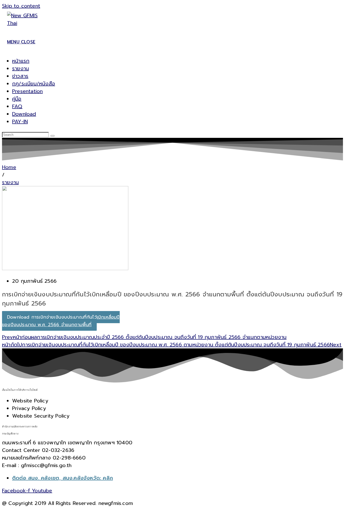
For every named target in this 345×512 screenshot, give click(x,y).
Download (24, 114)
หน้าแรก (20, 61)
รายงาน (20, 68)
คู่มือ (16, 99)
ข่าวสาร (20, 76)
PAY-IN (20, 121)
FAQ (17, 106)
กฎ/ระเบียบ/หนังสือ (33, 83)
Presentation (27, 91)
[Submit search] (53, 136)
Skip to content (21, 6)
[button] (3, 174)
